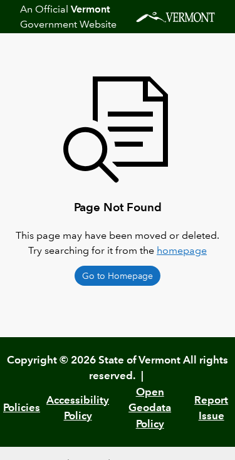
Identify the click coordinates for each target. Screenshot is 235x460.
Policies (21, 407)
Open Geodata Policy (149, 407)
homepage (182, 250)
